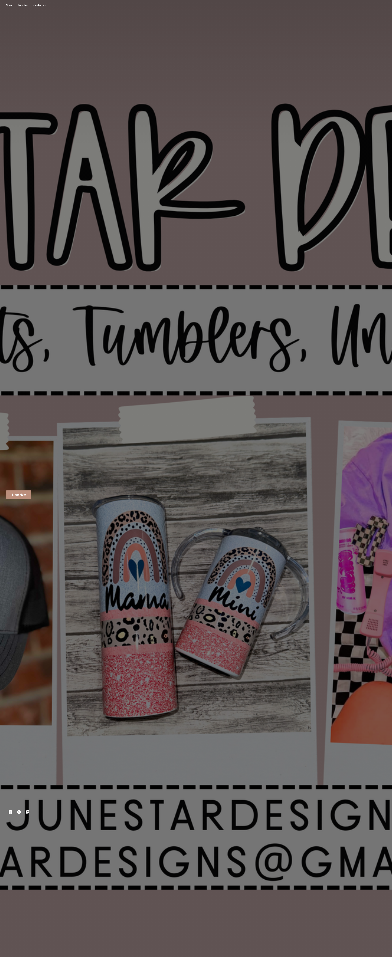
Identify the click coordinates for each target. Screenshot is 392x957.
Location (23, 5)
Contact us (39, 5)
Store (9, 5)
